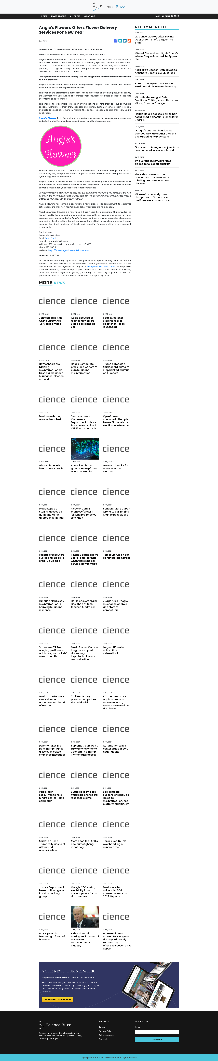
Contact (103, 1039)
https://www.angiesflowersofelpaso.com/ (69, 250)
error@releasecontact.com (101, 266)
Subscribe (157, 1039)
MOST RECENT (58, 16)
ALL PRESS (75, 16)
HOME (44, 16)
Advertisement (106, 1035)
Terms (102, 1027)
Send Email (50, 238)
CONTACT (89, 16)
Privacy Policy (106, 1031)
